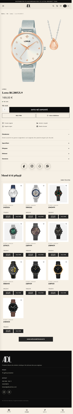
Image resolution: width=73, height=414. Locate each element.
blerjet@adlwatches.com (9, 387)
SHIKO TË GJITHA (65, 180)
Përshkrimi (5, 134)
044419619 (5, 384)
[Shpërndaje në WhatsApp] (47, 166)
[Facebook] (9, 392)
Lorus (11, 13)
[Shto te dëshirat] (21, 185)
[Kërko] (53, 6)
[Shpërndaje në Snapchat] (40, 166)
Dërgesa (5, 148)
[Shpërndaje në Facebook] (24, 166)
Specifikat (5, 143)
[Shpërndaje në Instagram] (32, 166)
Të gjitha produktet (7, 373)
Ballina (3, 13)
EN (68, 6)
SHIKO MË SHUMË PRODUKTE (36, 339)
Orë (7, 13)
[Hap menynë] (3, 6)
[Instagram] (4, 392)
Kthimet (4, 153)
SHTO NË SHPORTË (39, 110)
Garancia (5, 158)
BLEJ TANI (19, 115)
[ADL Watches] (28, 6)
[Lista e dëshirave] (60, 6)
